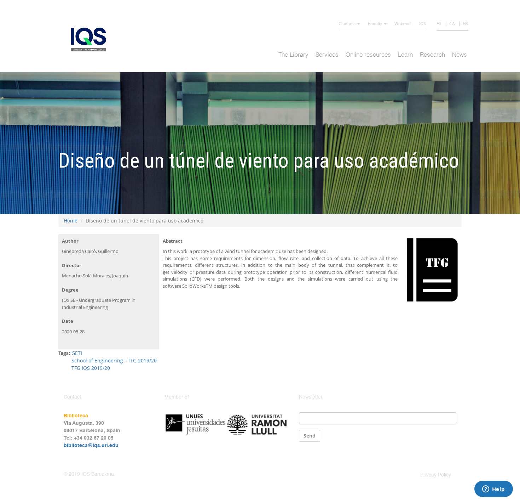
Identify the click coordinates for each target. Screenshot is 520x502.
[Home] (91, 39)
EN (465, 24)
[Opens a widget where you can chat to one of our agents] (493, 489)
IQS (422, 24)
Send (310, 435)
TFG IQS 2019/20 (90, 368)
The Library (293, 55)
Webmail (402, 24)
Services (327, 55)
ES (439, 24)
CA (452, 24)
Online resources (368, 55)
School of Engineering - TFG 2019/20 (114, 360)
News (459, 55)
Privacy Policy (435, 475)
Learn (405, 55)
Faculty (375, 24)
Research (432, 55)
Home (70, 220)
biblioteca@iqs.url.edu (91, 445)
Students (348, 24)
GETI (76, 353)
